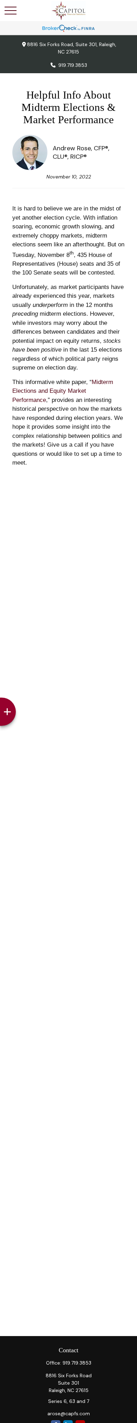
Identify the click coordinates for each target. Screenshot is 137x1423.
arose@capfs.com (68, 1413)
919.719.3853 (72, 65)
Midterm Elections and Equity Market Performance (62, 391)
